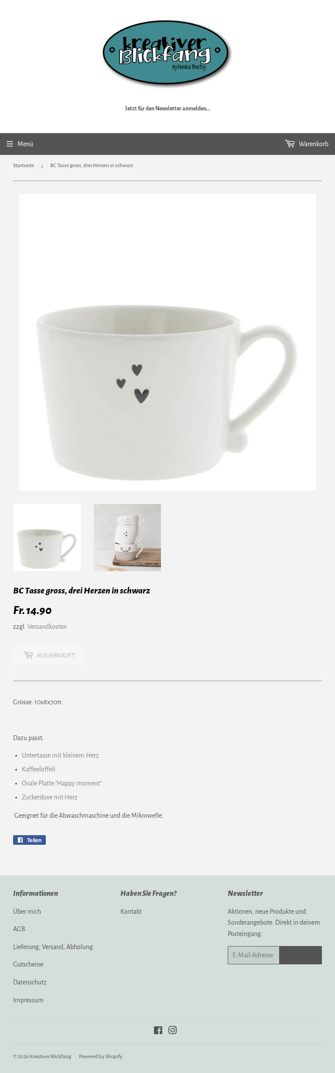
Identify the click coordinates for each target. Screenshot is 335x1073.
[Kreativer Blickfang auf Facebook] (158, 1031)
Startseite (23, 165)
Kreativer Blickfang (50, 1056)
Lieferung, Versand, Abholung (53, 946)
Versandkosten (47, 626)
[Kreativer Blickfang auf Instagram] (172, 1031)
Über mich (27, 911)
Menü (25, 144)
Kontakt (131, 911)
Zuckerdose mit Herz (50, 797)
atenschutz (32, 982)
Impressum (28, 1000)
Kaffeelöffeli (38, 769)
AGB (19, 929)
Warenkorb (312, 144)
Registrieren (300, 955)
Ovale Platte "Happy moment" (62, 783)
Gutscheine (28, 964)
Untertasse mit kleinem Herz (60, 755)
